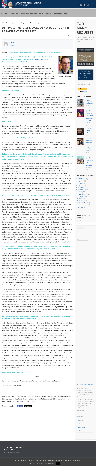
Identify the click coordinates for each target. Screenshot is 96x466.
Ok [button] (57, 463)
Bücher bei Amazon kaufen (85, 384)
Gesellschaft (82, 194)
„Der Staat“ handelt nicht (89, 130)
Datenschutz (83, 427)
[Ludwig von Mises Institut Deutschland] (20, 4)
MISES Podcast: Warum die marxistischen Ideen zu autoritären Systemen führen (89, 116)
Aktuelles (80, 179)
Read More (63, 463)
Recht (80, 198)
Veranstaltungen (83, 205)
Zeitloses (80, 207)
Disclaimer (82, 431)
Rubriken (80, 190)
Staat (80, 200)
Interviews (81, 187)
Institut (81, 420)
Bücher (80, 185)
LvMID (13, 42)
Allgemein (81, 181)
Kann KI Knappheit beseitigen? (89, 101)
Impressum (82, 424)
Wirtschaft (82, 203)
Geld (80, 192)
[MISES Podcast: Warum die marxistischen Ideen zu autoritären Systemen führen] (80, 113)
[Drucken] (69, 35)
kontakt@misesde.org (12, 453)
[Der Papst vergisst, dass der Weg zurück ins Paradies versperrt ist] (37, 23)
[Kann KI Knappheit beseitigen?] (80, 103)
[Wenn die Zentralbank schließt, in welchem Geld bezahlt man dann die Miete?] (80, 141)
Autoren (80, 183)
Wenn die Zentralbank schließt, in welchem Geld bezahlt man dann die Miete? (89, 144)
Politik (81, 196)
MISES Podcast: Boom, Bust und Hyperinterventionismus (89, 161)
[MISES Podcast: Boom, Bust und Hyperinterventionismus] (80, 160)
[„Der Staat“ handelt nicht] (80, 131)
